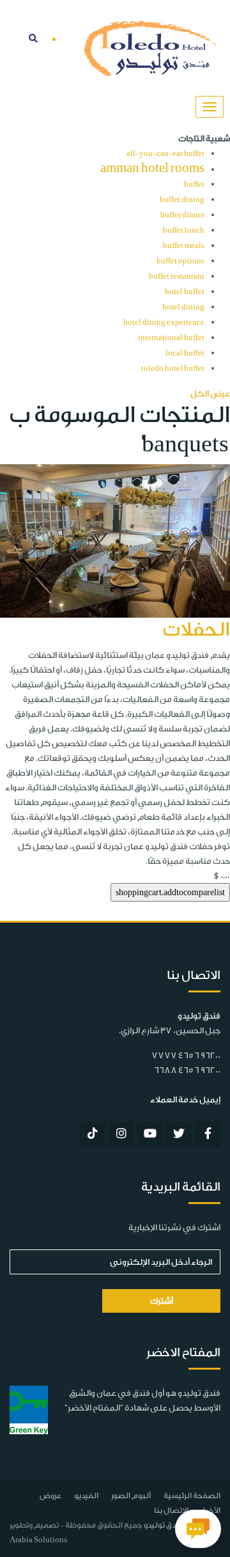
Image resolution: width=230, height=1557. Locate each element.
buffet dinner (182, 215)
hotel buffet (184, 292)
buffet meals (183, 246)
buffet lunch (183, 230)
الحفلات (196, 630)
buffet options (180, 261)
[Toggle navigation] (209, 107)
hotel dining (183, 307)
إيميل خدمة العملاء (185, 1099)
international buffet (171, 338)
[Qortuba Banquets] (115, 540)
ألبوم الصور (131, 1495)
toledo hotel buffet (172, 368)
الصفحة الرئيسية (192, 1495)
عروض (50, 1495)
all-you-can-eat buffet (165, 154)
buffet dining (182, 200)
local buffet (184, 353)
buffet (194, 184)
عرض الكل (210, 393)
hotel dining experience (163, 322)
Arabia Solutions (38, 1539)
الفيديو (86, 1495)
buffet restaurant (176, 276)
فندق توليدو (163, 1525)
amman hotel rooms (152, 168)
